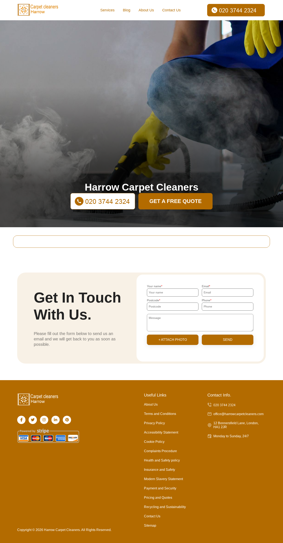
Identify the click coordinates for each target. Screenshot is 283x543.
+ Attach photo (172, 339)
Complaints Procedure (160, 451)
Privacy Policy (154, 423)
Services (107, 10)
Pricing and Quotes (158, 497)
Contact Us (171, 10)
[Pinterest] (67, 420)
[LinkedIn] (55, 420)
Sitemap (150, 525)
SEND (227, 339)
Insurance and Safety (159, 469)
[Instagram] (44, 420)
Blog (126, 10)
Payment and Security (160, 488)
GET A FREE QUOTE (175, 201)
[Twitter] (33, 420)
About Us (146, 10)
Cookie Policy (154, 441)
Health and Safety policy (162, 460)
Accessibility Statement (161, 432)
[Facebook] (21, 420)
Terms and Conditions (160, 414)
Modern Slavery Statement (163, 479)
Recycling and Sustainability (165, 507)
